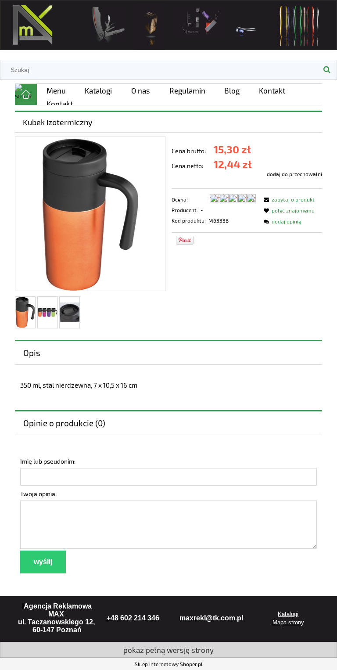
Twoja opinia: (38, 493)
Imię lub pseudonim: (47, 461)
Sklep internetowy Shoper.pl (169, 664)
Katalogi (288, 614)
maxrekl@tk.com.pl (211, 618)
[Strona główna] (168, 23)
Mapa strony (288, 622)
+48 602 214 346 (133, 618)
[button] (288, 199)
